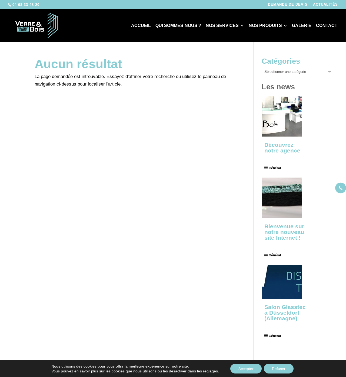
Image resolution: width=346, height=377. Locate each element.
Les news (278, 87)
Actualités (325, 4)
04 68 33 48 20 (25, 5)
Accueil (141, 26)
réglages (210, 371)
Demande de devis (288, 4)
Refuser (278, 368)
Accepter (246, 368)
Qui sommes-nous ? (178, 26)
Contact (326, 26)
